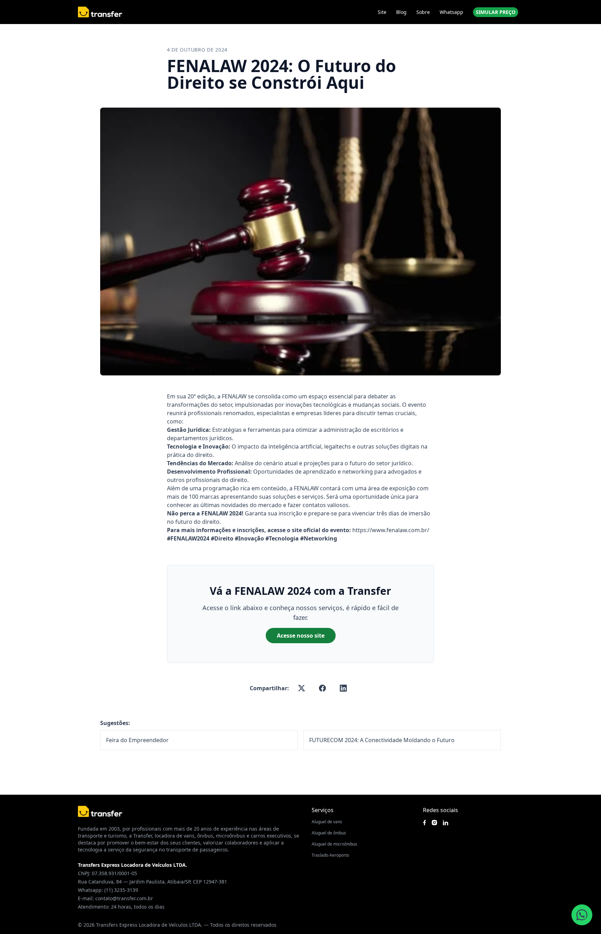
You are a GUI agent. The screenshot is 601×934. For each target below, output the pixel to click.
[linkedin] (343, 688)
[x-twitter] (301, 688)
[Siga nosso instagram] (434, 822)
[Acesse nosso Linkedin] (445, 822)
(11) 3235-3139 (121, 890)
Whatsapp (451, 12)
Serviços (323, 810)
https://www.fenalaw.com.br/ (390, 530)
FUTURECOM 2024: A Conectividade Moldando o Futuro (382, 740)
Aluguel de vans (327, 822)
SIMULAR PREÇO (495, 12)
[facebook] (322, 688)
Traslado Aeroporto (330, 855)
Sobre (423, 12)
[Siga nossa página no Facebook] (424, 822)
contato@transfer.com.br (124, 898)
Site (382, 12)
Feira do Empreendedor (137, 740)
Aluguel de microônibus (334, 844)
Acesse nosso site (300, 635)
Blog (401, 12)
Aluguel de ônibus (329, 833)
